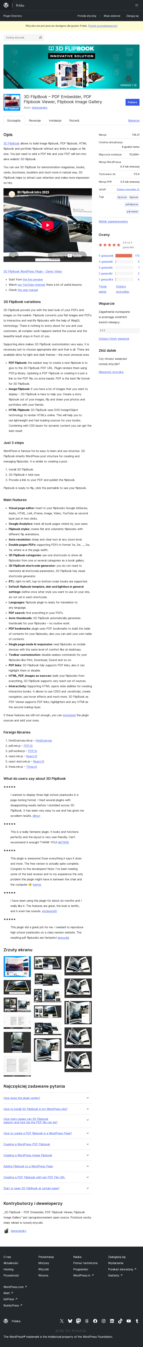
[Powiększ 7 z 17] (57, 960)
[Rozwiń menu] (137, 5)
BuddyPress (12, 1305)
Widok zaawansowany (113, 221)
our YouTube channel (31, 284)
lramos (37, 884)
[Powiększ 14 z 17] (87, 983)
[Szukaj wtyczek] (40, 37)
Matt (8, 1293)
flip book (122, 197)
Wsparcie (134, 120)
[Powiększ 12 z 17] (57, 1043)
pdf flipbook (132, 204)
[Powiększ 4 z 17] (26, 1019)
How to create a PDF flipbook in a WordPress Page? (37, 1133)
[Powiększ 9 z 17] (57, 993)
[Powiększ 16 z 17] (87, 1032)
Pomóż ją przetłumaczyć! (102, 25)
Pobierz (132, 102)
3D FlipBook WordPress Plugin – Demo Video (32, 271)
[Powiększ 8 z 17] (57, 977)
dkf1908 (63, 842)
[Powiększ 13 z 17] (87, 960)
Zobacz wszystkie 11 (128, 189)
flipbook (134, 197)
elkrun (36, 815)
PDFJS (28, 745)
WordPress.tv (83, 1275)
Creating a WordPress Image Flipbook (27, 1155)
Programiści (80, 1269)
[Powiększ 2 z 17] (26, 984)
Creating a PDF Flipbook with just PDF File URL (34, 1177)
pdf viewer (132, 211)
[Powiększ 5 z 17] (26, 1036)
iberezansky (40, 107)
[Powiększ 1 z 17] (26, 960)
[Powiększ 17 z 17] (87, 1056)
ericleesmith (49, 911)
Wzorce (43, 1275)
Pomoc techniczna (85, 1263)
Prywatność (11, 1275)
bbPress (10, 1299)
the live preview (33, 279)
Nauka (77, 1257)
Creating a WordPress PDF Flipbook (26, 1144)
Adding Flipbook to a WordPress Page (28, 1166)
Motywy (43, 1263)
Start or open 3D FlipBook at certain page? (31, 1188)
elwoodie (63, 937)
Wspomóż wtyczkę (111, 372)
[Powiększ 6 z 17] (26, 1060)
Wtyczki (43, 1269)
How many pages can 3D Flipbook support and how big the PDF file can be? (30, 1120)
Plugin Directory (12, 15)
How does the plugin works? (21, 1098)
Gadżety (115, 1275)
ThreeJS (31, 766)
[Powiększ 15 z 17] (87, 1005)
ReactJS (31, 756)
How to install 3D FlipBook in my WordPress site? (35, 1109)
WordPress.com (15, 1287)
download (69, 715)
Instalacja (55, 120)
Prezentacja (46, 1257)
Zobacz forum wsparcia (114, 338)
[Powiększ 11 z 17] (57, 1026)
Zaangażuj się (117, 1257)
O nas (7, 1257)
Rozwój (74, 120)
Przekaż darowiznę (122, 1269)
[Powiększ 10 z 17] (57, 1010)
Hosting (8, 1269)
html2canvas (44, 740)
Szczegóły (14, 120)
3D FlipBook (11, 143)
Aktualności (10, 1263)
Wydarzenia (115, 1263)
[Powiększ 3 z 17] (26, 1002)
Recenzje (35, 120)
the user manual (28, 290)
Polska (16, 1321)
